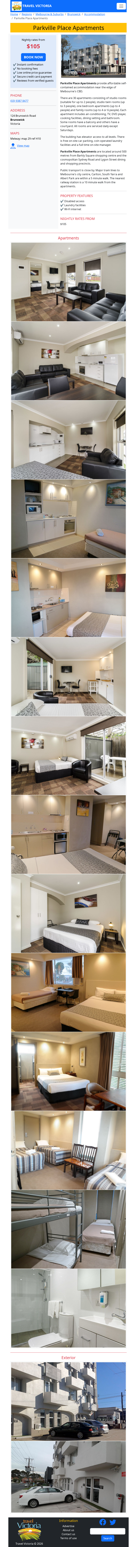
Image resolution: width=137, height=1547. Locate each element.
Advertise (68, 1526)
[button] (33, 57)
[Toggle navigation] (121, 6)
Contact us (68, 1534)
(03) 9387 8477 (19, 101)
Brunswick (74, 14)
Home (14, 14)
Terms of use (68, 1538)
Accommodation (94, 14)
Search (107, 1538)
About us (68, 1530)
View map (23, 145)
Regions (27, 14)
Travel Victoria (37, 6)
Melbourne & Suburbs (50, 14)
